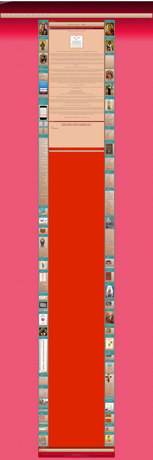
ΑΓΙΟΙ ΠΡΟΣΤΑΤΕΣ (108, 178)
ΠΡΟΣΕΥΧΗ (107, 134)
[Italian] (74, 24)
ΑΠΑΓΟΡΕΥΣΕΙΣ (108, 204)
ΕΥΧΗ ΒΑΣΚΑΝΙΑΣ (108, 114)
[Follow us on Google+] (44, 96)
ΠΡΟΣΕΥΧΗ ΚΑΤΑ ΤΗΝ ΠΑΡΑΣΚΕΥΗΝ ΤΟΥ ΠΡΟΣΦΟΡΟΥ (109, 159)
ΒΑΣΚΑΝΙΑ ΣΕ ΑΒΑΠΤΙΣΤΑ (110, 123)
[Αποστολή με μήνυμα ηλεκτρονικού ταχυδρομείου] (49, 122)
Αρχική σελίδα (76, 148)
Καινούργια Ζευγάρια (109, 174)
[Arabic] (83, 24)
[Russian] (77, 24)
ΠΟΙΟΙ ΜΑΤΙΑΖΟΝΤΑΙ (109, 124)
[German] (71, 24)
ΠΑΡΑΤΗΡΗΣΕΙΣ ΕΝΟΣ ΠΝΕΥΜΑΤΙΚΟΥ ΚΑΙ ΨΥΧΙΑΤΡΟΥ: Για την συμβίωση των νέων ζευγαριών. (72, 28)
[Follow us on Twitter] (42, 96)
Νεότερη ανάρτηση (51, 148)
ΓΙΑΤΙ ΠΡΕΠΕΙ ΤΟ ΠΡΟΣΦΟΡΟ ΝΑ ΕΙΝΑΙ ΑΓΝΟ (109, 165)
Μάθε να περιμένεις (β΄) (109, 183)
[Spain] (73, 24)
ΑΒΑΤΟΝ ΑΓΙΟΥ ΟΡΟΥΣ (109, 195)
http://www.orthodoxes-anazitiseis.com (76, 454)
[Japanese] (80, 24)
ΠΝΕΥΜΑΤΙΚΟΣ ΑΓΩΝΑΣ (109, 130)
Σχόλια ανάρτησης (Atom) (55, 149)
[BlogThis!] (50, 122)
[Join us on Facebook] (41, 96)
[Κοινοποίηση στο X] (51, 122)
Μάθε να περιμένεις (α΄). (109, 182)
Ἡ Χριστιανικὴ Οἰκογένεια (109, 187)
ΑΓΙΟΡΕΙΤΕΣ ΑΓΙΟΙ (108, 214)
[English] (68, 24)
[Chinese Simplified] (84, 24)
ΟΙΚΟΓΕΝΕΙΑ (53, 121)
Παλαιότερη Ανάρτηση (101, 148)
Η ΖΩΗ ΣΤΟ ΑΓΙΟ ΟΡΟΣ (109, 210)
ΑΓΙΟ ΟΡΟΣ (107, 191)
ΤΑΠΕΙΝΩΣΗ (108, 133)
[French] (70, 24)
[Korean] (81, 24)
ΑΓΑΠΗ (107, 137)
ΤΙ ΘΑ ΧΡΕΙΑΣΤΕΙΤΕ (109, 196)
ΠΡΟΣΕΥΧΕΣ (42, 410)
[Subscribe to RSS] (45, 96)
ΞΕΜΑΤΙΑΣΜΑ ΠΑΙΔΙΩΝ (109, 119)
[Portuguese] (78, 24)
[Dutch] (75, 24)
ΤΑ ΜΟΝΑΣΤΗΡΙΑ (108, 205)
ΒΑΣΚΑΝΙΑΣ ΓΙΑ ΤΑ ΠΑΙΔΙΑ (110, 118)
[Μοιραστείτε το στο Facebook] (52, 122)
